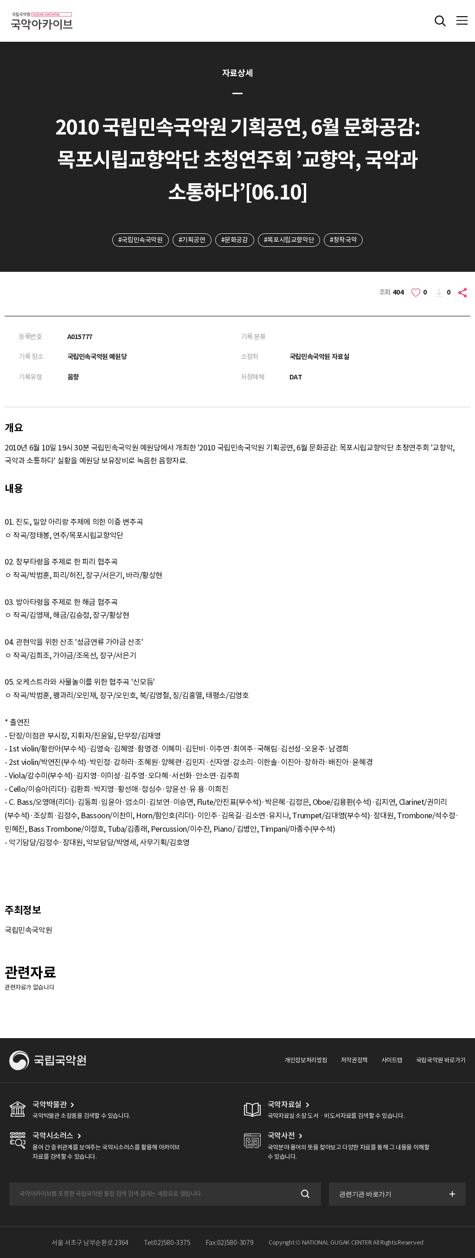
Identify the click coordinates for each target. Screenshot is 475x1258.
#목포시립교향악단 (289, 240)
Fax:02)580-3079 (229, 1243)
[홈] (41, 11)
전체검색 (440, 21)
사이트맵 (392, 1060)
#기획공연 (192, 240)
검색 (304, 1193)
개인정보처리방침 (305, 1060)
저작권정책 (354, 1060)
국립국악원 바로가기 (441, 1060)
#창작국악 (343, 240)
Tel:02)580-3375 (167, 1243)
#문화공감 (234, 240)
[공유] (463, 292)
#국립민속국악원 (140, 240)
